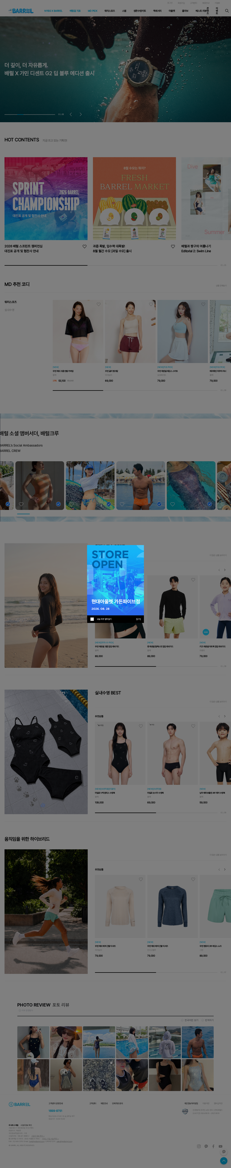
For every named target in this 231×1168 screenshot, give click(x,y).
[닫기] (138, 619)
